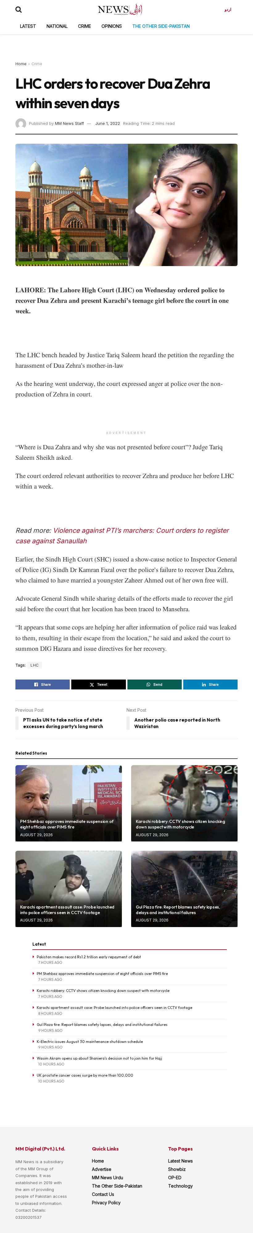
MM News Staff (69, 123)
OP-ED (174, 1177)
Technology (180, 1186)
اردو (228, 9)
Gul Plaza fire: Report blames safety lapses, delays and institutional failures (178, 909)
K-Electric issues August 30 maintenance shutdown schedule (90, 1041)
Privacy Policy (106, 1202)
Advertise (101, 1169)
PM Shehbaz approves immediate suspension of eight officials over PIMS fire (67, 824)
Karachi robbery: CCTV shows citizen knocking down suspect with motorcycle (180, 824)
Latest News (180, 1160)
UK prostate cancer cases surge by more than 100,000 (85, 1075)
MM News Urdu (107, 1177)
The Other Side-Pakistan (161, 26)
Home (21, 63)
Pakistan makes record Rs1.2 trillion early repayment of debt (89, 957)
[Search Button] (18, 9)
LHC (35, 665)
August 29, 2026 (36, 835)
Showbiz (177, 1169)
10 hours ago (51, 1064)
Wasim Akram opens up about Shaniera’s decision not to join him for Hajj (99, 1058)
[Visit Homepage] (120, 9)
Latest (28, 26)
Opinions (112, 26)
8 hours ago (50, 1013)
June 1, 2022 (107, 123)
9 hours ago (50, 1030)
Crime (84, 26)
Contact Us (103, 1194)
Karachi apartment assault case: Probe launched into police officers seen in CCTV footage (67, 909)
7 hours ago (50, 962)
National (57, 26)
